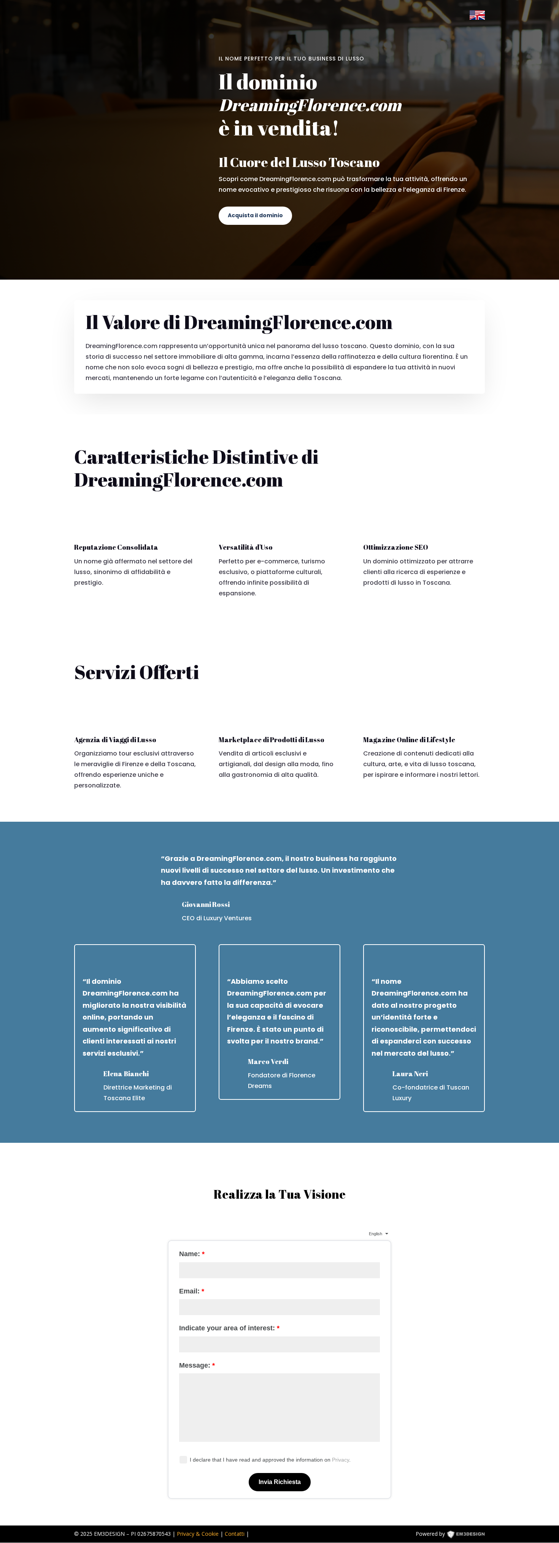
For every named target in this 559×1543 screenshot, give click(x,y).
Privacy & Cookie (198, 1533)
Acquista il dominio (255, 215)
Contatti (235, 1533)
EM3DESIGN (471, 1535)
